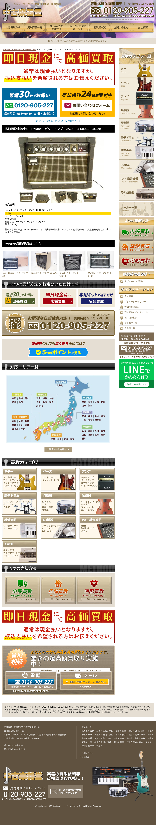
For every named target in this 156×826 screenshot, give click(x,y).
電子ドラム (127, 139)
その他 (35, 738)
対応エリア (87, 727)
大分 (148, 742)
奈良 (122, 738)
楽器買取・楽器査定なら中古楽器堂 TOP (19, 50)
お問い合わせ (88, 753)
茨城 (130, 731)
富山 (111, 734)
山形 (118, 731)
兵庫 (116, 738)
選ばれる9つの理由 (133, 281)
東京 (90, 734)
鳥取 (137, 738)
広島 (84, 742)
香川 (103, 742)
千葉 (84, 734)
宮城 (105, 731)
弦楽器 (128, 112)
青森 (92, 731)
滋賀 (96, 738)
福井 (124, 734)
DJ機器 (126, 166)
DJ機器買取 (9, 738)
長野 (137, 734)
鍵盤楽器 (126, 153)
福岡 (122, 742)
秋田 (111, 731)
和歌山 (129, 738)
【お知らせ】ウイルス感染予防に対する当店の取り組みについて (78, 41)
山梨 (130, 734)
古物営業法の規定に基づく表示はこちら (122, 19)
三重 (90, 738)
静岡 (150, 734)
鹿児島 (91, 746)
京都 (103, 738)
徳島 (96, 742)
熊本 (141, 742)
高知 (116, 742)
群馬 (143, 731)
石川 (118, 734)
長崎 (135, 742)
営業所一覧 (129, 328)
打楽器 (125, 125)
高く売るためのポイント (136, 312)
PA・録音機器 (130, 180)
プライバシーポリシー (135, 301)
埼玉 (150, 731)
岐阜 (143, 734)
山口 (90, 742)
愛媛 (109, 742)
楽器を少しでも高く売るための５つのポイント (58, 121)
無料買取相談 (130, 317)
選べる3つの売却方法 (13, 745)
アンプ (125, 98)
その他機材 (127, 194)
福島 (124, 731)
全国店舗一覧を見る (56, 449)
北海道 (85, 731)
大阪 (109, 738)
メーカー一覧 (129, 209)
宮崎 (84, 746)
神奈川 (97, 734)
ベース (125, 84)
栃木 (137, 731)
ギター (125, 71)
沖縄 (98, 746)
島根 (143, 738)
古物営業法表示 (131, 307)
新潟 (105, 734)
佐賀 (128, 742)
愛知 (84, 738)
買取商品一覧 (130, 323)
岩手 (98, 731)
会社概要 (128, 296)
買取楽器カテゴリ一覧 (14, 731)
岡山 (150, 738)
